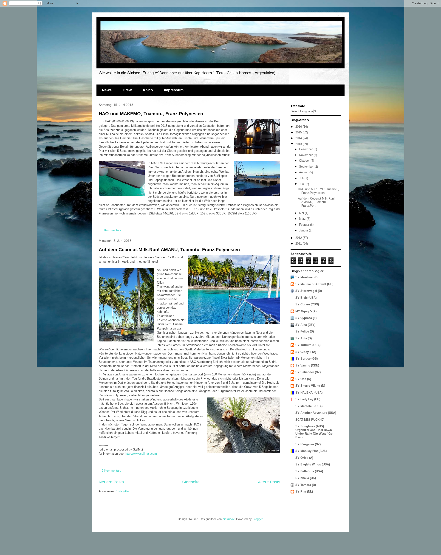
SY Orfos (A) (304, 457)
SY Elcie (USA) (306, 297)
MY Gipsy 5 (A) (306, 311)
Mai (302, 213)
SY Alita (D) (303, 338)
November (306, 155)
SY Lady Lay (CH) (307, 399)
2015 (299, 132)
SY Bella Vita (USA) (309, 471)
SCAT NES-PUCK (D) (309, 419)
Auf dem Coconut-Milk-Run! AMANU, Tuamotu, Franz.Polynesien (169, 249)
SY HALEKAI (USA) (308, 392)
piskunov (228, 519)
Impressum (174, 90)
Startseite (191, 482)
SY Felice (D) (304, 331)
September (306, 166)
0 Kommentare (111, 230)
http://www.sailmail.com (141, 453)
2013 (299, 144)
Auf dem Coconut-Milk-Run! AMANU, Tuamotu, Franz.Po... (316, 202)
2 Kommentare (111, 470)
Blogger (258, 519)
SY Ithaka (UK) (305, 478)
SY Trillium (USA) (307, 345)
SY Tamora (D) (305, 485)
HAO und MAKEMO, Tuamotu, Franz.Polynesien (151, 113)
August (304, 172)
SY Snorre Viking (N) (310, 385)
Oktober (305, 160)
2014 (299, 138)
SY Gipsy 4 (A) (305, 352)
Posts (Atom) (123, 491)
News (107, 90)
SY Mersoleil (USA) (308, 406)
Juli (302, 178)
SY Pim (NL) (304, 491)
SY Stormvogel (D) (308, 291)
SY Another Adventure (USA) (315, 412)
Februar (304, 224)
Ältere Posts (269, 482)
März (303, 218)
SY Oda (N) (303, 379)
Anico (148, 90)
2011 (299, 243)
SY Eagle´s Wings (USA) (312, 464)
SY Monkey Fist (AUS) (311, 451)
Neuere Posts (111, 482)
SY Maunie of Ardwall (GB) (314, 284)
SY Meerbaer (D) (306, 277)
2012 (299, 237)
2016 (299, 126)
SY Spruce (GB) (306, 358)
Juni (302, 184)
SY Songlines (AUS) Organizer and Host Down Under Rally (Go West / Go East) (314, 432)
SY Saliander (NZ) (308, 372)
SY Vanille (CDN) (307, 365)
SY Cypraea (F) (306, 318)
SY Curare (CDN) (307, 304)
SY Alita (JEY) (305, 325)
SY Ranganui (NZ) (308, 444)
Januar (304, 230)
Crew (127, 90)
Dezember (306, 149)
